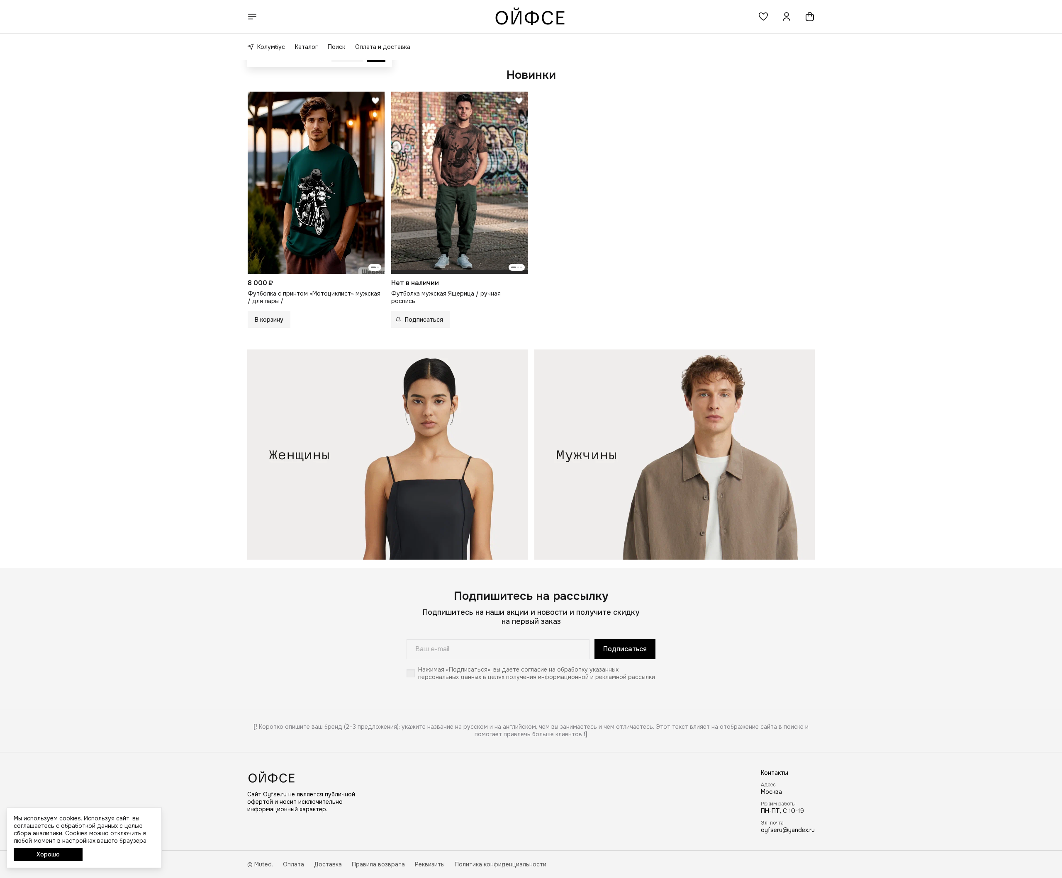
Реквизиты (430, 864)
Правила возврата (378, 864)
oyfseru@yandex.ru (788, 830)
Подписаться (625, 649)
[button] (763, 17)
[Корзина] (810, 17)
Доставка (328, 864)
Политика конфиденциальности (500, 864)
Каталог (306, 47)
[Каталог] (252, 17)
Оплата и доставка (382, 47)
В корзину (269, 319)
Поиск (336, 47)
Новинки (531, 75)
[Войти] (787, 17)
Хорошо (48, 854)
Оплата (293, 864)
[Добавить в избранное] (375, 101)
